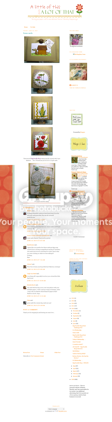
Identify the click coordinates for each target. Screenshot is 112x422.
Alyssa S (29, 264)
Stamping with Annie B (78, 191)
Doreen (29, 210)
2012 (73, 303)
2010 (73, 308)
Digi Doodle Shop (36, 158)
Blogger (82, 132)
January (75, 376)
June (74, 323)
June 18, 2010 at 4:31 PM (36, 220)
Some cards (28, 33)
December (76, 310)
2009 (73, 379)
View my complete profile (78, 88)
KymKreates (30, 245)
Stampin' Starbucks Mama (78, 172)
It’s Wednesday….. (78, 360)
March (75, 371)
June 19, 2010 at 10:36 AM (36, 280)
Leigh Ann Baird (31, 273)
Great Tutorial (76, 342)
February (76, 373)
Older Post (57, 352)
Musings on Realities (77, 210)
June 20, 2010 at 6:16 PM (36, 305)
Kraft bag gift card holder (81, 193)
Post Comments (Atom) (37, 356)
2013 (73, 301)
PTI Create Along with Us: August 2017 (83, 175)
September (76, 316)
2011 (73, 306)
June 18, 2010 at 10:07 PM (36, 231)
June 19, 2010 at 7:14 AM (36, 260)
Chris (28, 300)
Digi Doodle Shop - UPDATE (80, 363)
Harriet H (74, 85)
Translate (62, 411)
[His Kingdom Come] (79, 54)
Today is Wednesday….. (79, 339)
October (75, 313)
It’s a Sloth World (83, 157)
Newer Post (26, 352)
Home (26, 27)
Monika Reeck (31, 285)
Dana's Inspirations (76, 156)
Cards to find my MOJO (79, 353)
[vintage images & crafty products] (76, 274)
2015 (73, 298)
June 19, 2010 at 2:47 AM (36, 240)
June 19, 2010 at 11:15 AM (36, 296)
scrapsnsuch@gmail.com (34, 224)
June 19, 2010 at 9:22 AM (36, 269)
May (74, 366)
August (75, 318)
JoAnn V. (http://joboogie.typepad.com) (38, 235)
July (74, 321)
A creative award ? (78, 344)
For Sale (32, 27)
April (74, 368)
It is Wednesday (77, 330)
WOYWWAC (76, 351)
